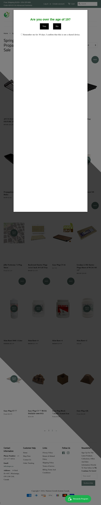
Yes (44, 26)
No (57, 26)
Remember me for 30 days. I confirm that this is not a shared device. (51, 35)
